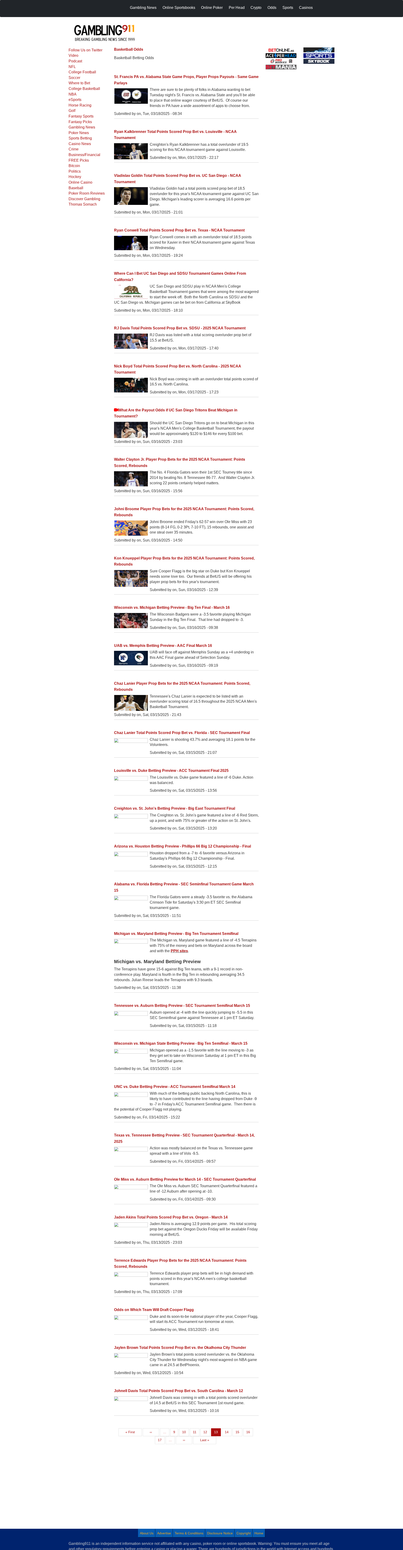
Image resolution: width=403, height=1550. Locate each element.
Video (73, 55)
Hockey (75, 177)
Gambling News (82, 127)
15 (238, 1432)
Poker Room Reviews (87, 193)
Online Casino (80, 182)
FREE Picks (79, 160)
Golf (72, 111)
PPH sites (179, 951)
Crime (74, 149)
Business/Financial (84, 155)
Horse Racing (80, 105)
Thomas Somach (83, 204)
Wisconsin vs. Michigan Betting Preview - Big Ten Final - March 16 (172, 607)
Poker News (79, 133)
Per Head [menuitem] (237, 8)
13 (217, 1432)
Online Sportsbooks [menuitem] (179, 8)
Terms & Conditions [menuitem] (189, 1533)
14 (228, 1432)
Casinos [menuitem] (306, 8)
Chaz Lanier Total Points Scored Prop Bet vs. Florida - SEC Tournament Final (182, 733)
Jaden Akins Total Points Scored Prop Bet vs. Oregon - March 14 (171, 1217)
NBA (72, 94)
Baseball (76, 188)
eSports (75, 100)
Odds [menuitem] (272, 8)
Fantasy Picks (80, 122)
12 (206, 1432)
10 (185, 1432)
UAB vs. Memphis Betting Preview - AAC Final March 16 (163, 646)
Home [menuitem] (258, 1533)
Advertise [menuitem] (164, 1533)
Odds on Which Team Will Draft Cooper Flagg (154, 1310)
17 (161, 1440)
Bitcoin (74, 166)
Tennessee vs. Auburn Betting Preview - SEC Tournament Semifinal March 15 (182, 1006)
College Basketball (84, 89)
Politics (75, 171)
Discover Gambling (84, 199)
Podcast (75, 61)
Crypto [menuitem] (255, 8)
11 (196, 1432)
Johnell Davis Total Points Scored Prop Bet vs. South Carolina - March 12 (178, 1391)
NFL (72, 67)
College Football (82, 72)
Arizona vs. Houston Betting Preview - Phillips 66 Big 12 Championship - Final (182, 846)
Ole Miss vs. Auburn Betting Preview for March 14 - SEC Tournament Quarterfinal (185, 1179)
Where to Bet (79, 83)
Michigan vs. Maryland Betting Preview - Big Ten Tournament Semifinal (176, 934)
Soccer (74, 78)
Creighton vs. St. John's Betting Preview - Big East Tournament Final (174, 808)
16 (249, 1432)
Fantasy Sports (81, 116)
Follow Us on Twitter (85, 50)
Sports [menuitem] (287, 8)
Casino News (80, 144)
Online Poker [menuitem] (212, 8)
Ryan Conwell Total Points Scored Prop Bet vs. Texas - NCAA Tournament (179, 230)
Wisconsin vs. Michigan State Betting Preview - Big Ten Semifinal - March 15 (180, 1043)
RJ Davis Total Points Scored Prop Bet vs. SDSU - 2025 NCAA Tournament (180, 328)
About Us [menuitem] (146, 1533)
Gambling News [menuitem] (143, 8)
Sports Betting (80, 138)
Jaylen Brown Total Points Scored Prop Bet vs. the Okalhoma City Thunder (180, 1348)
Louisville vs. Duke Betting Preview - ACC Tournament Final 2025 (171, 771)
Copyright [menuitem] (243, 1533)
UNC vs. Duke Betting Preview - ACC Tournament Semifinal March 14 (174, 1087)
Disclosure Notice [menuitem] (220, 1533)
